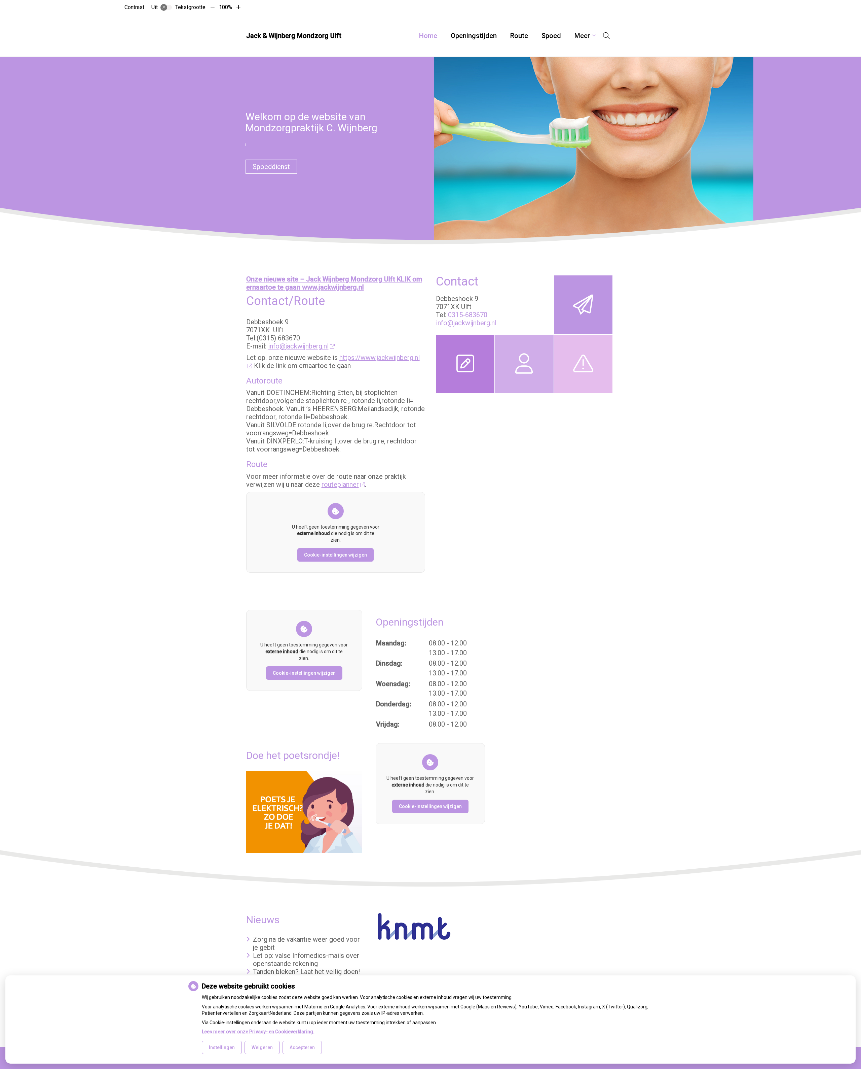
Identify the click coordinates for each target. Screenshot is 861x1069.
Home (428, 36)
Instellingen (222, 1047)
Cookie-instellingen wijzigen (335, 555)
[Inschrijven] (465, 364)
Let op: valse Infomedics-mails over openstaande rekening (306, 959)
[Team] (524, 364)
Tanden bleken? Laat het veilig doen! (306, 972)
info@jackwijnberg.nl (298, 346)
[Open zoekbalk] (606, 35)
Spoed (551, 36)
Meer (582, 36)
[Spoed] (583, 364)
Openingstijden (474, 36)
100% (225, 7)
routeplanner (340, 484)
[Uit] (166, 7)
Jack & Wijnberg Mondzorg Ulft (293, 36)
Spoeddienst (271, 167)
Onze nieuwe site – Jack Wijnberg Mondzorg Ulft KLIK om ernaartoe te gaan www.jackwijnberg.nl (334, 283)
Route (519, 36)
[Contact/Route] (583, 304)
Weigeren (262, 1047)
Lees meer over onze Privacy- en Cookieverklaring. (258, 1031)
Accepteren (302, 1047)
